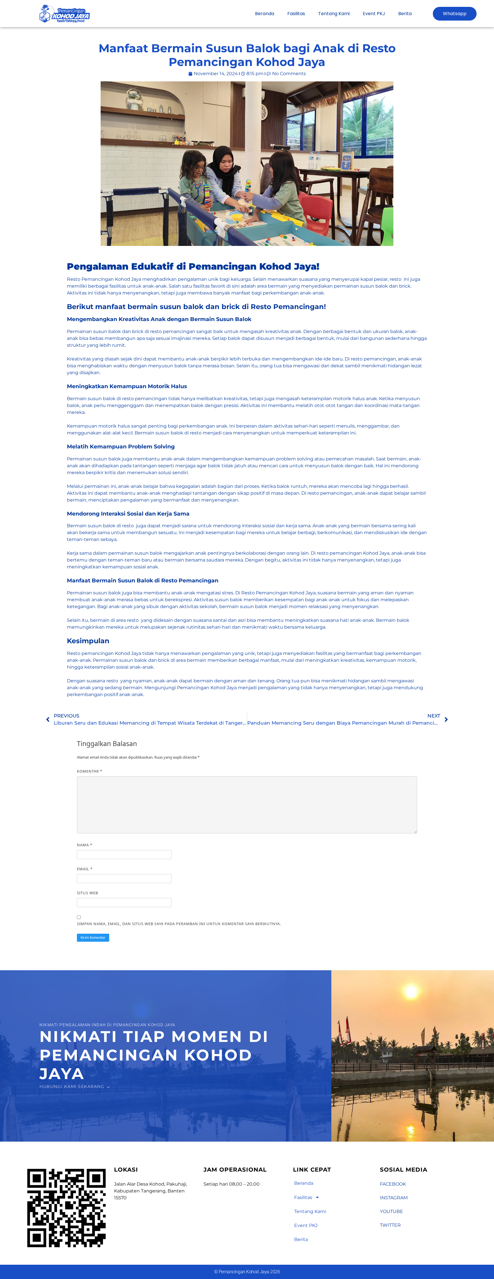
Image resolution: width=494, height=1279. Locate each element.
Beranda (264, 13)
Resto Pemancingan (90, 279)
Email (85, 868)
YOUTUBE (391, 1211)
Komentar (89, 771)
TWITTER (390, 1225)
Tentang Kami (334, 13)
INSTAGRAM (394, 1197)
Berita (405, 13)
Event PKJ (374, 13)
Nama (84, 844)
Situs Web (87, 892)
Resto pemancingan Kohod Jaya (104, 653)
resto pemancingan (329, 493)
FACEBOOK (393, 1184)
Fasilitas (296, 13)
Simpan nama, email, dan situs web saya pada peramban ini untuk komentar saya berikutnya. (179, 923)
